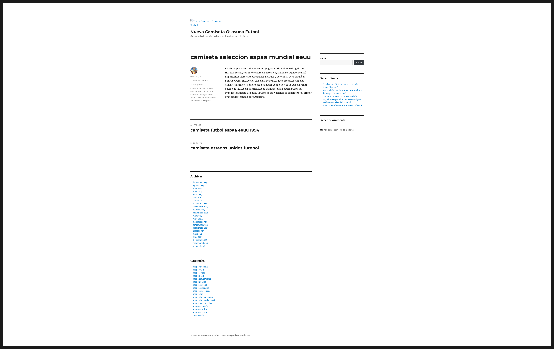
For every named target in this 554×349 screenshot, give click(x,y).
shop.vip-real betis (201, 312)
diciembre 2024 (200, 204)
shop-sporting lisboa (202, 303)
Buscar (323, 58)
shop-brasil (198, 270)
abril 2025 (197, 194)
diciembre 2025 (200, 182)
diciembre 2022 (200, 240)
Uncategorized (197, 84)
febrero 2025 (199, 200)
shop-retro (198, 294)
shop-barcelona (200, 267)
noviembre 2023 (200, 225)
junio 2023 (197, 237)
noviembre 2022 (200, 243)
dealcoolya (195, 76)
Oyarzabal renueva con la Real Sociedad (340, 96)
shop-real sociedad (201, 291)
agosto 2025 (198, 185)
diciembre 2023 (200, 222)
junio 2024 (198, 219)
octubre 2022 (199, 246)
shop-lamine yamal (202, 279)
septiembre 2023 (200, 228)
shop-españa (199, 273)
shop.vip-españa (200, 306)
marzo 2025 (198, 197)
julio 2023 (197, 234)
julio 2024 (197, 216)
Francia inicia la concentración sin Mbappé (342, 105)
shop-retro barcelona (203, 297)
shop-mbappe (199, 282)
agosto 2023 (198, 231)
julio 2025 (197, 188)
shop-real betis (200, 285)
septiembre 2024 (200, 213)
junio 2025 (198, 191)
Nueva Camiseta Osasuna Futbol (224, 31)
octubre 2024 (199, 210)
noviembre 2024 (200, 207)
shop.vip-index (200, 309)
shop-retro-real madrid (204, 300)
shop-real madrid (201, 288)
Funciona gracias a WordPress (236, 335)
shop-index (198, 276)
